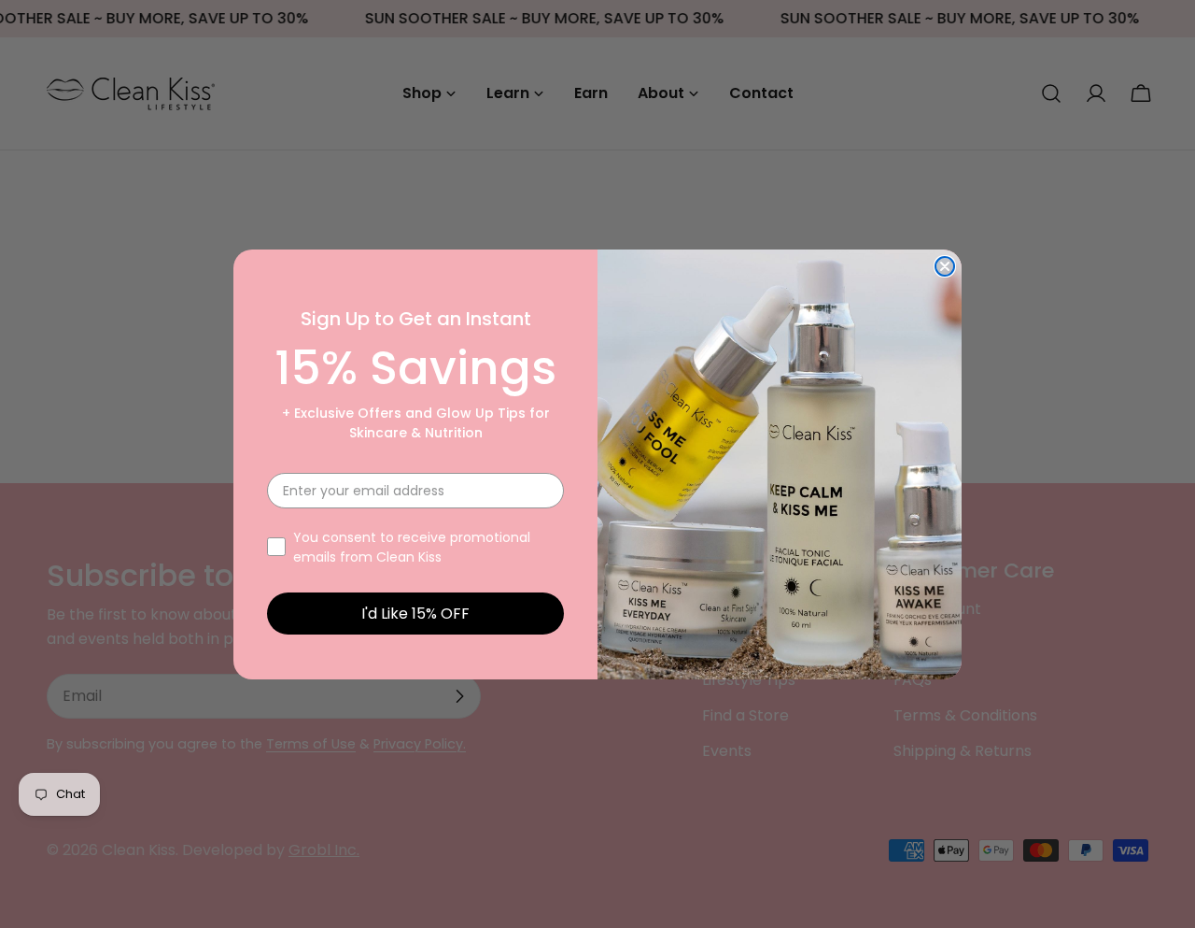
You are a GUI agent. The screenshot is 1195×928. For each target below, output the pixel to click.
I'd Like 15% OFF (415, 613)
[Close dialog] (944, 266)
